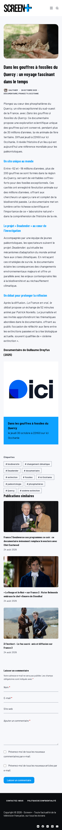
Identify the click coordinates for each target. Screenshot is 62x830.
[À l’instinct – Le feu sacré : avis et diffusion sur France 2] (31, 623)
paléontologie (13, 484)
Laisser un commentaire (19, 780)
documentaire (32, 470)
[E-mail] (57, 826)
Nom (7, 687)
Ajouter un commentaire (17, 720)
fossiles (28, 477)
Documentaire (11, 93)
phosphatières (35, 484)
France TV (23, 93)
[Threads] (52, 826)
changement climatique (37, 464)
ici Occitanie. (45, 477)
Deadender (12, 470)
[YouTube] (38, 826)
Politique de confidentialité (41, 800)
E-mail (8, 698)
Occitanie (34, 93)
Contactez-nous (14, 800)
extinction (11, 477)
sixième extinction (30, 490)
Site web (8, 708)
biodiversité (12, 464)
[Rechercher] (57, 8)
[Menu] (51, 8)
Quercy (10, 490)
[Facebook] (43, 826)
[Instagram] (47, 826)
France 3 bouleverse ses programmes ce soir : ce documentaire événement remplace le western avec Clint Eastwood (30, 541)
